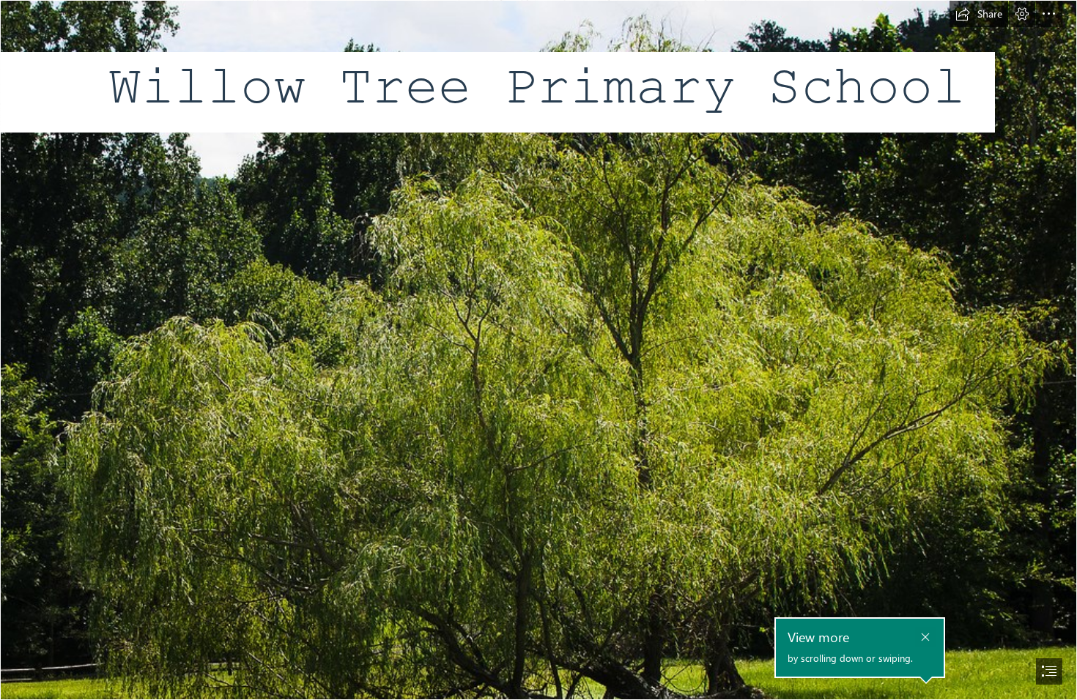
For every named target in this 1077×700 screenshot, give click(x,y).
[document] (538, 350)
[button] (979, 14)
